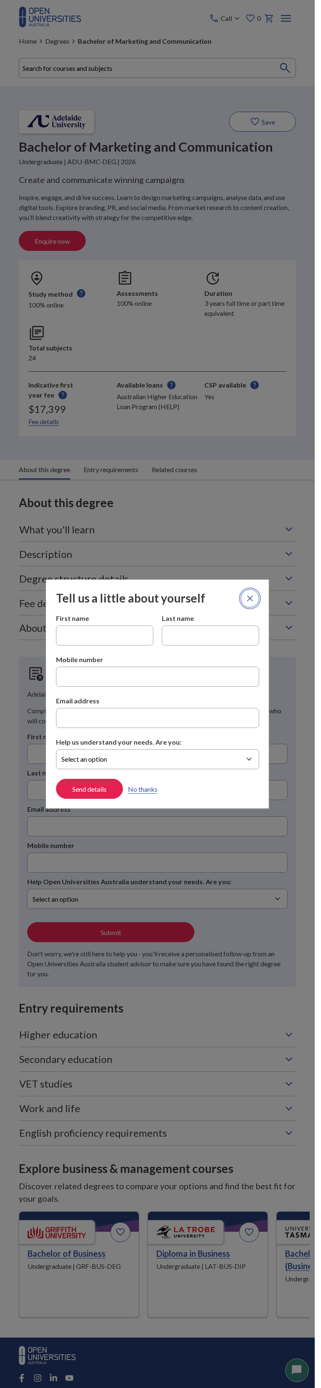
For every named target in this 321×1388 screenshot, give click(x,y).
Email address (77, 701)
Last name (178, 618)
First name (72, 618)
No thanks (143, 789)
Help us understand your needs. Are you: (118, 742)
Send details (89, 789)
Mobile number (79, 659)
